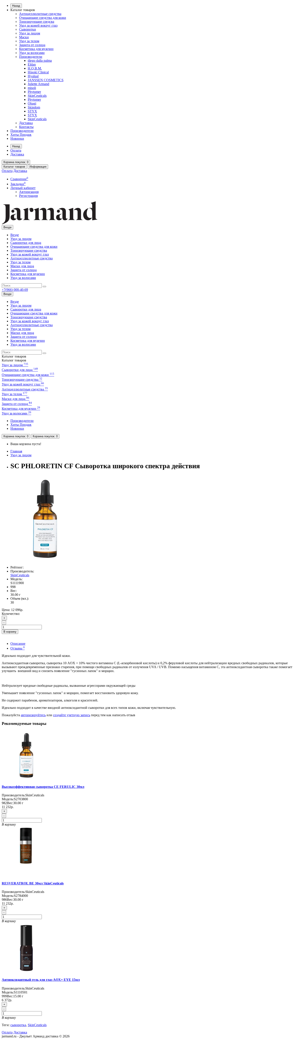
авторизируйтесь (33, 715)
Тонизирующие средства (28, 250)
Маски (24, 37)
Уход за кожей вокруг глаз (38, 25)
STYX (32, 111)
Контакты (26, 127)
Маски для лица (22, 266)
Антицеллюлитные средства (40, 14)
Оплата (15, 150)
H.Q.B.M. (35, 68)
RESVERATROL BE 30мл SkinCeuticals (33, 883)
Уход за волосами (32, 53)
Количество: (11, 614)
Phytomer (34, 92)
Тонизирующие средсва (36, 21)
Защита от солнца (32, 45)
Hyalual (33, 76)
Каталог (14, 360)
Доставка (26, 123)
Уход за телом (29, 41)
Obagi (32, 103)
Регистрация (28, 196)
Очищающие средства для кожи (42, 17)
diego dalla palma (40, 60)
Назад (16, 5)
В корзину (9, 631)
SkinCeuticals (37, 95)
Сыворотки (27, 29)
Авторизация (29, 192)
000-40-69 (15, 290)
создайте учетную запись (71, 715)
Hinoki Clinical (38, 72)
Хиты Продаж (20, 134)
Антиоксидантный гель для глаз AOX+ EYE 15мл (41, 980)
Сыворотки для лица (25, 243)
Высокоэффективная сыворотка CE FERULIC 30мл (43, 787)
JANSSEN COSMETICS (45, 80)
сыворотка (18, 1025)
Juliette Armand (38, 84)
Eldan (32, 64)
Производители (30, 56)
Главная (16, 451)
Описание (17, 643)
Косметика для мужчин (36, 49)
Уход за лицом (29, 33)
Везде (14, 235)
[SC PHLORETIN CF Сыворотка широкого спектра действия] (45, 560)
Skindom (34, 107)
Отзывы (17, 648)
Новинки (17, 138)
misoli (32, 88)
